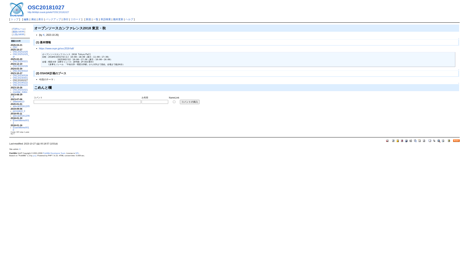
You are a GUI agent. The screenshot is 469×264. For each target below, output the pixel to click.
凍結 (33, 19)
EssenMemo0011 (21, 121)
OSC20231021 (20, 90)
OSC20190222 (20, 82)
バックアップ (53, 19)
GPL (77, 153)
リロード (76, 19)
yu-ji (34, 156)
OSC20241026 (20, 66)
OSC (15, 47)
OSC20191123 (20, 85)
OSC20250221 (20, 61)
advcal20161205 (21, 106)
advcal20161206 (21, 116)
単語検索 (106, 19)
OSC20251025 (20, 52)
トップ (15, 19)
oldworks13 (18, 101)
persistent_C (19, 111)
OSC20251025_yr (21, 55)
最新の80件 (18, 31)
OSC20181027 (46, 7)
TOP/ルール (18, 29)
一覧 (95, 19)
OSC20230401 (20, 78)
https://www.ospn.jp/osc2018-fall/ (56, 48)
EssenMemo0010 (21, 128)
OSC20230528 (20, 75)
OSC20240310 (20, 71)
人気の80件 (18, 34)
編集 (26, 19)
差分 (40, 19)
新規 (88, 19)
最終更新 (118, 19)
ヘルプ (129, 19)
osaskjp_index (20, 92)
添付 (65, 19)
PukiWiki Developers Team (54, 153)
